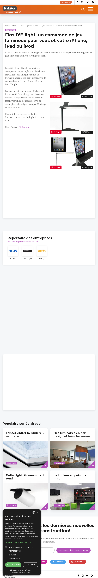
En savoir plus (17, 539)
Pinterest (92, 2)
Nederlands (66, 2)
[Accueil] (12, 9)
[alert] (22, 542)
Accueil (7, 26)
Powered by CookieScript (21, 573)
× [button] (37, 512)
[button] (21, 542)
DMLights (24, 127)
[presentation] (25, 448)
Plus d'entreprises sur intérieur (21, 242)
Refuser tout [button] (30, 565)
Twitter (87, 2)
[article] (13, 253)
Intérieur (15, 26)
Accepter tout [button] (13, 565)
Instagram (82, 2)
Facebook (77, 2)
